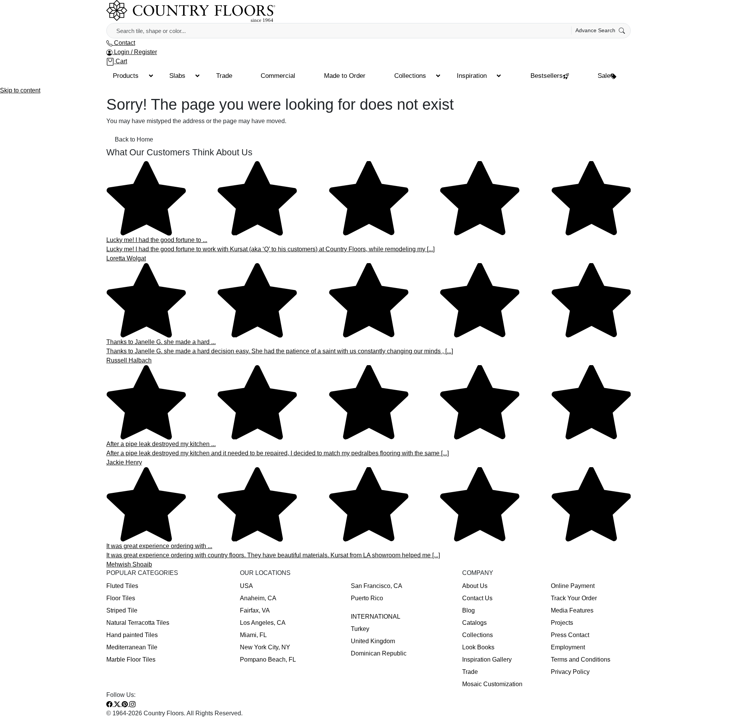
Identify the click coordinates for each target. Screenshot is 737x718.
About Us (474, 586)
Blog (468, 610)
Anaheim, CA (258, 598)
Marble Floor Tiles (130, 659)
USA (246, 586)
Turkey (360, 629)
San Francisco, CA (376, 586)
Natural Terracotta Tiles (137, 622)
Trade (470, 672)
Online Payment (573, 586)
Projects (562, 622)
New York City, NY (265, 647)
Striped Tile (121, 610)
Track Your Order (574, 598)
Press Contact (570, 635)
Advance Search (596, 30)
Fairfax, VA (255, 610)
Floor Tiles (120, 598)
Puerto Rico (367, 598)
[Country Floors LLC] (190, 11)
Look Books (478, 647)
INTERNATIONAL (375, 616)
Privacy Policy (570, 672)
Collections (477, 635)
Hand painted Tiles (132, 635)
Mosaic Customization (492, 684)
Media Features (572, 610)
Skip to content (20, 90)
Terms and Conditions (580, 659)
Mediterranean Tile (131, 647)
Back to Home (134, 139)
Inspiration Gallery (487, 659)
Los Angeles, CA (263, 622)
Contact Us (477, 598)
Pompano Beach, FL (268, 659)
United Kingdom (373, 641)
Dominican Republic (379, 653)
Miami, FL (253, 635)
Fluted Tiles (122, 586)
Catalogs (474, 622)
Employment (568, 647)
